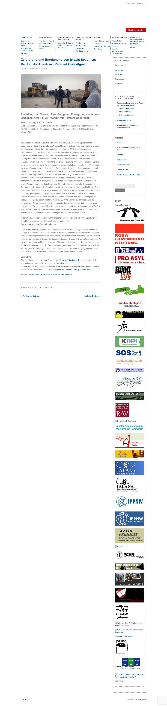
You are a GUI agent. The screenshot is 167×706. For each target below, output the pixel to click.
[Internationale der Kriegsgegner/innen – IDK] (129, 220)
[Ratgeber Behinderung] (125, 421)
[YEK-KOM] (129, 677)
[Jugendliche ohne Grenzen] (129, 333)
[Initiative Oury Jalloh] (129, 317)
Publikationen (45, 37)
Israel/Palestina (46, 274)
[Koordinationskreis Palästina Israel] (129, 347)
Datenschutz (140, 3)
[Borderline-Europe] (129, 389)
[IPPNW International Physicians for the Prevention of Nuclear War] (129, 508)
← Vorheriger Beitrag (30, 296)
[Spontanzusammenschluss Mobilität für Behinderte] (129, 430)
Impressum (130, 3)
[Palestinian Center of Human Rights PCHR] (129, 560)
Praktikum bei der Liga (102, 46)
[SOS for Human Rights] (129, 355)
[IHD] (119, 547)
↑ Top (23, 699)
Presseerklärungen (46, 44)
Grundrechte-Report (46, 41)
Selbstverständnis (126, 115)
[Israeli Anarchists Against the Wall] (129, 569)
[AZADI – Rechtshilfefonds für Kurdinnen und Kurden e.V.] (129, 542)
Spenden (115, 49)
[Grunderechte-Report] (129, 307)
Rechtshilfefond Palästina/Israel (117, 53)
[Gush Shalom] (124, 636)
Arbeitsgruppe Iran (124, 120)
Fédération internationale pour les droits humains (137, 41)
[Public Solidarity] (129, 365)
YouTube (118, 75)
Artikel (132, 47)
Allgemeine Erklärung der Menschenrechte (65, 44)
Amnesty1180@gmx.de (70, 260)
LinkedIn (118, 83)
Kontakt (97, 37)
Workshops (98, 49)
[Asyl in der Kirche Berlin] (129, 447)
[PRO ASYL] (130, 263)
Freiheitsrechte (123, 165)
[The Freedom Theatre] (129, 602)
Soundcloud (120, 79)
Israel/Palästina (123, 170)
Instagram (119, 70)
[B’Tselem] (122, 619)
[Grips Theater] (122, 653)
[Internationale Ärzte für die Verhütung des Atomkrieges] (129, 525)
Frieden (120, 155)
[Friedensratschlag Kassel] (129, 372)
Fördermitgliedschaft (119, 44)
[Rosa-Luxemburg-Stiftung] (129, 243)
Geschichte (25, 41)
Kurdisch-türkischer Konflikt (128, 175)
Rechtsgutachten (125, 112)
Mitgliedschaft (117, 41)
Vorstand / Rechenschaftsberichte (29, 54)
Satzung (115, 46)
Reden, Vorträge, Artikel (45, 47)
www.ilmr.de (62, 263)
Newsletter (97, 44)
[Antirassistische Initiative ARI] (129, 457)
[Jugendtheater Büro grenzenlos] (129, 297)
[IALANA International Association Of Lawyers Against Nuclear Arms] (129, 491)
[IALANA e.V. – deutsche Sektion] (129, 474)
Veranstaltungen (58, 274)
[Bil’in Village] (129, 585)
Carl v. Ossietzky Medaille (83, 39)
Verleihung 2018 (81, 46)
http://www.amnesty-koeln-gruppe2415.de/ (73, 270)
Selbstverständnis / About (27, 45)
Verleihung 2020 (81, 43)
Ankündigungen (34, 274)
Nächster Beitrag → (92, 296)
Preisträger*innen (82, 51)
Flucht (119, 142)
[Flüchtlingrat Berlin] (123, 280)
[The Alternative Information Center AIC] (129, 632)
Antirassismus (123, 160)
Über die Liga (26, 37)
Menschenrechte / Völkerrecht (65, 39)
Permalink (69, 274)
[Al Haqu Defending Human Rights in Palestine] (129, 625)
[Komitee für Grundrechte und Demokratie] (129, 400)
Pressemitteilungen (126, 108)
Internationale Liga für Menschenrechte (44, 20)
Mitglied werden (119, 37)
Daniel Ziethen (141, 699)
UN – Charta (62, 48)
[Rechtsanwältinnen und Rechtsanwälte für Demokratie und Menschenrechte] (122, 417)
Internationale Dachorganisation (27, 50)
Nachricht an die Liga (101, 41)
